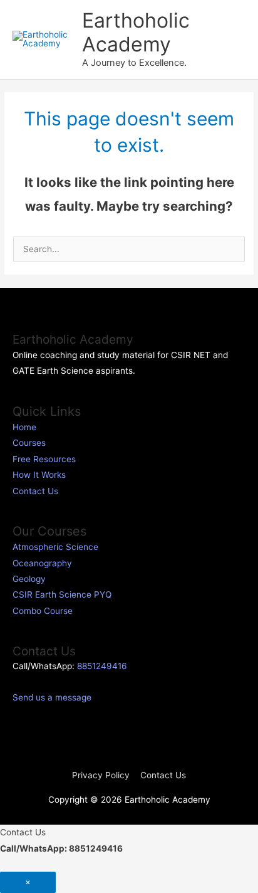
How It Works (39, 475)
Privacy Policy (101, 775)
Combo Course (43, 611)
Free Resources (44, 459)
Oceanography (42, 563)
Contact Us (35, 491)
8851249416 (102, 666)
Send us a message (52, 697)
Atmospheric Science (55, 547)
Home (24, 427)
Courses (29, 443)
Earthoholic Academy (136, 32)
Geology (29, 579)
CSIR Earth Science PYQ (62, 594)
